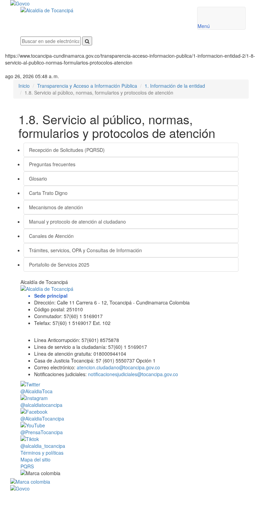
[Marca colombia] (133, 481)
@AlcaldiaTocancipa (42, 418)
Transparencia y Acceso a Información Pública (87, 85)
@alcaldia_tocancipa (42, 445)
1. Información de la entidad (175, 85)
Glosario (38, 178)
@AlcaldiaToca (36, 391)
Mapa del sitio (35, 459)
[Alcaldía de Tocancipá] (103, 10)
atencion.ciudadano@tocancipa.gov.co (118, 367)
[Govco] (112, 3)
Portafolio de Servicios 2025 (59, 264)
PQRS (27, 466)
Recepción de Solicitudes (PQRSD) (67, 149)
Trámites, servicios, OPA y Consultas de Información (85, 250)
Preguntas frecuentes (52, 164)
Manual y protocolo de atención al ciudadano (77, 221)
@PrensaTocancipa (41, 432)
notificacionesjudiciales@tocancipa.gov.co (133, 374)
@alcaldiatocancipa (41, 404)
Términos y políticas (41, 452)
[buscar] (87, 41)
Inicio (24, 85)
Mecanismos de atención (56, 207)
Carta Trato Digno (48, 192)
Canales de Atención (51, 235)
